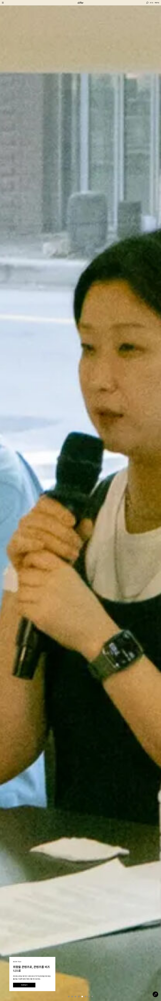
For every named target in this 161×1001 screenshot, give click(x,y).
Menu (3, 3)
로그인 (151, 2)
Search (147, 3)
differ (80, 3)
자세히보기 (24, 985)
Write (155, 994)
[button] (69, 996)
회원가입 (157, 2)
